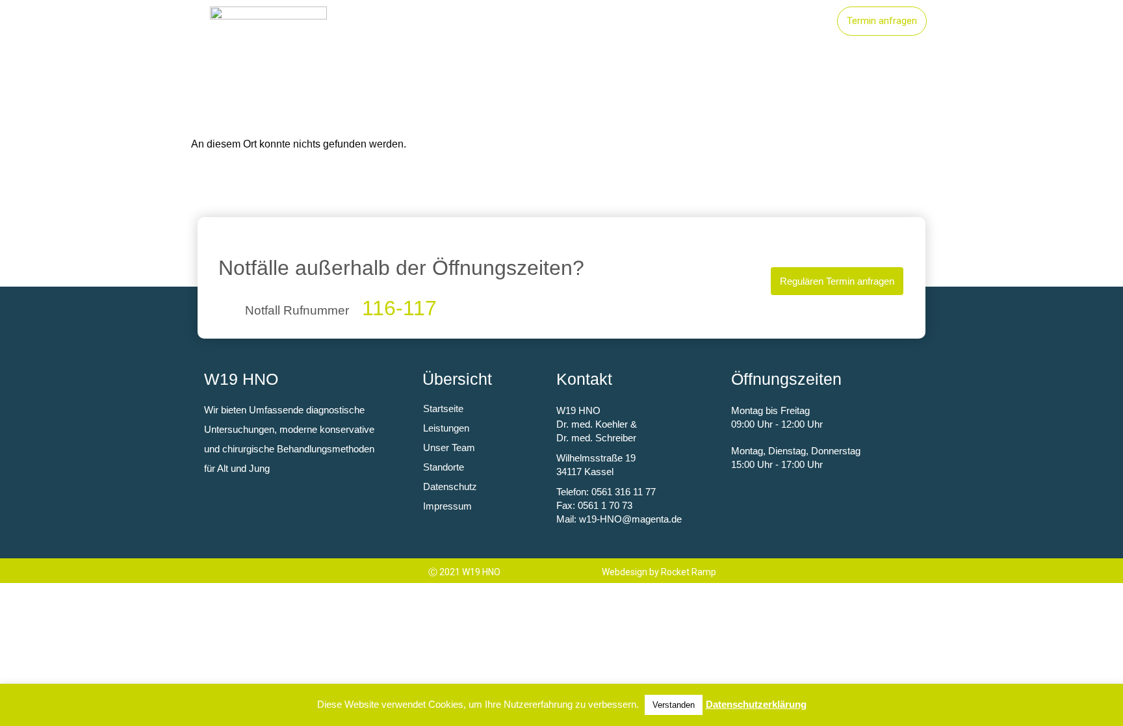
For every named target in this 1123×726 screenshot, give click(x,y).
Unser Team (784, 21)
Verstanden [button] (673, 705)
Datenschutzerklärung (756, 704)
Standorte (702, 21)
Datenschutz (450, 486)
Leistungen (622, 21)
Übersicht (457, 379)
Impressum (447, 506)
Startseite (542, 21)
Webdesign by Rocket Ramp (659, 572)
